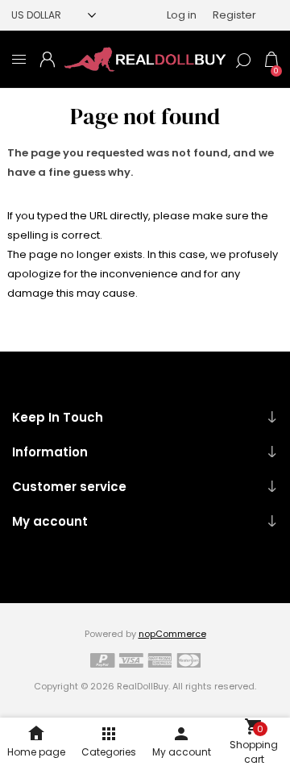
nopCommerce (172, 633)
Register (234, 15)
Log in (182, 15)
